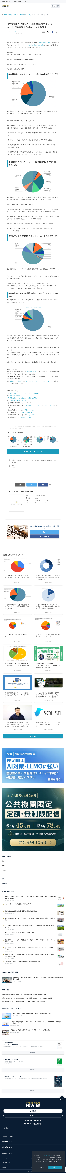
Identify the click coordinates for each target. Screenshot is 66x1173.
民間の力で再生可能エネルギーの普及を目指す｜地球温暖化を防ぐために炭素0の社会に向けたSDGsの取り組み (17, 724)
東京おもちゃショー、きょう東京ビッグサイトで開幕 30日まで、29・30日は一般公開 (27, 998)
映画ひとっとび (29, 410)
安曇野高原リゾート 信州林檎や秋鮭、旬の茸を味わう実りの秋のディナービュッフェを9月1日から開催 (30, 940)
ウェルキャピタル (26, 417)
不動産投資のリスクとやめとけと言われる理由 (22, 398)
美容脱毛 (19, 381)
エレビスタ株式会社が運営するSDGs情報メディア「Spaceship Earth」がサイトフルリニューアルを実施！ (48, 695)
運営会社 (4, 1167)
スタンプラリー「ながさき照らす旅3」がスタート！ (20, 904)
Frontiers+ (28, 405)
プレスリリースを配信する (32, 1120)
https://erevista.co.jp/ (44, 42)
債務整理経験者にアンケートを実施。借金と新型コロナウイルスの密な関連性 (17, 695)
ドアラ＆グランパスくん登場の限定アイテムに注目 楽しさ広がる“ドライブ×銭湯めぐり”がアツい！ (30, 948)
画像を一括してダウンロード (33, 451)
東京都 (13, 467)
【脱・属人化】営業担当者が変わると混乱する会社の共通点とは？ (32, 1013)
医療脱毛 (12, 381)
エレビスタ (28, 15)
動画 (3, 879)
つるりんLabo (30, 415)
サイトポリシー (5, 1158)
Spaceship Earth (26, 412)
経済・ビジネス (26, 460)
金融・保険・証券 (35, 460)
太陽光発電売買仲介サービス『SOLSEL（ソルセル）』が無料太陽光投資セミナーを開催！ (48, 665)
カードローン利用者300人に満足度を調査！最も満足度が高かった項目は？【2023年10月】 (48, 577)
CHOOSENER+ (32, 371)
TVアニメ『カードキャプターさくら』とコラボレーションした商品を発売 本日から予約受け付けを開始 (30, 897)
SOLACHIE (35, 393)
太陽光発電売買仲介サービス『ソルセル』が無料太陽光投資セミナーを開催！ (48, 724)
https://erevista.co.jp (40, 502)
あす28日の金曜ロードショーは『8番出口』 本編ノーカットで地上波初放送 (24, 1001)
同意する (55, 1167)
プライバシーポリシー (47, 1155)
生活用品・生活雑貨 (16, 460)
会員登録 (33, 1111)
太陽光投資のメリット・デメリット (19, 393)
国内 (53, 6)
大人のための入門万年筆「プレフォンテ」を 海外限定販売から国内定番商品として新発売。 (30, 919)
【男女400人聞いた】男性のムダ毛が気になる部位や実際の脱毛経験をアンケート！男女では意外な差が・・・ (48, 606)
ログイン (33, 1115)
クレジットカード (46, 381)
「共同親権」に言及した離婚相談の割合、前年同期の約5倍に (22, 961)
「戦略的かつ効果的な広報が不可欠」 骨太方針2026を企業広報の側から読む (24, 994)
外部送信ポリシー (6, 1162)
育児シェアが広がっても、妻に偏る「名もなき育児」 (20, 932)
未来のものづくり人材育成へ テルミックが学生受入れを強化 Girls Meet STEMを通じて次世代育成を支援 (30, 955)
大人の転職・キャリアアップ (17, 400)
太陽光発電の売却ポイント (16, 395)
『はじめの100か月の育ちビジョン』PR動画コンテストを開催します (30, 1030)
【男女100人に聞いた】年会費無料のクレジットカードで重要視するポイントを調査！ (17, 606)
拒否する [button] (41, 1167)
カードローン (38, 405)
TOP (5, 15)
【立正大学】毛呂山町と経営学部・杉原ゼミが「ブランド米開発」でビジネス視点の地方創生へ (30, 926)
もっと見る (33, 736)
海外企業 (4, 883)
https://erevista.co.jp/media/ (36, 45)
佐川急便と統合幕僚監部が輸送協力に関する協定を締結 (21, 911)
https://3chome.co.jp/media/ (33, 307)
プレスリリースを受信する (32, 1124)
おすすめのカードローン (32, 381)
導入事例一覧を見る (17, 981)
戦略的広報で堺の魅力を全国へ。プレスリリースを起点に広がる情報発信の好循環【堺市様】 (38, 978)
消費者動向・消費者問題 (46, 460)
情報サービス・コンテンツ (16, 15)
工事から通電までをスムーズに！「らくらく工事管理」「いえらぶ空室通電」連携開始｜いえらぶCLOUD (36, 1022)
